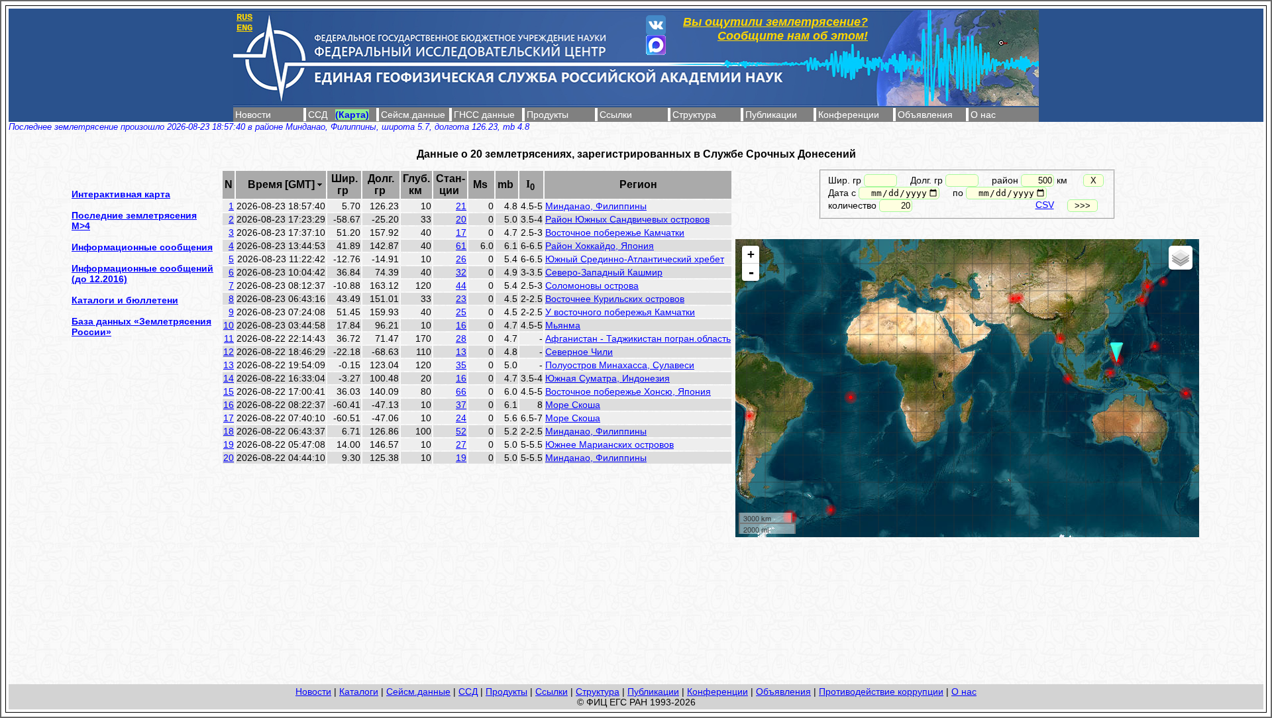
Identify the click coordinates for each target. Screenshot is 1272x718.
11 (229, 338)
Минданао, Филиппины (596, 206)
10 (228, 325)
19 (228, 444)
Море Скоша (572, 404)
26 (461, 259)
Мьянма (562, 325)
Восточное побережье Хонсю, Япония (628, 391)
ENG (244, 28)
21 (461, 206)
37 (461, 404)
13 (461, 351)
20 (461, 219)
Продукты (547, 114)
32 (461, 272)
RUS (244, 17)
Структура (694, 114)
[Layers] (1180, 258)
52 (461, 431)
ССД (317, 114)
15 (228, 391)
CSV (1044, 204)
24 (461, 418)
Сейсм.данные (413, 114)
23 (461, 298)
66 (461, 391)
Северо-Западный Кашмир (603, 272)
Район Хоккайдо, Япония (599, 245)
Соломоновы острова (592, 285)
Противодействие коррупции (881, 691)
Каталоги (358, 691)
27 (461, 444)
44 (461, 285)
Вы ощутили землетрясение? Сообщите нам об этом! (775, 28)
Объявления (925, 114)
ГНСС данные (484, 114)
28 (461, 338)
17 (461, 232)
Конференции (848, 114)
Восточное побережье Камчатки (614, 232)
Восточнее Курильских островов (614, 298)
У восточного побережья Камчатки (620, 312)
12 (228, 351)
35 (461, 365)
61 (461, 245)
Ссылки (616, 114)
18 (228, 431)
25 (461, 312)
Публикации (771, 114)
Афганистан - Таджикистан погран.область (638, 338)
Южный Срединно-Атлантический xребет (634, 259)
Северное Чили (579, 351)
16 (461, 325)
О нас (983, 114)
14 (228, 378)
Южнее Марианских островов (609, 444)
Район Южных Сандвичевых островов (627, 219)
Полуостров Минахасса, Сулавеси (619, 365)
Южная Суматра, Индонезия (607, 378)
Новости (253, 114)
